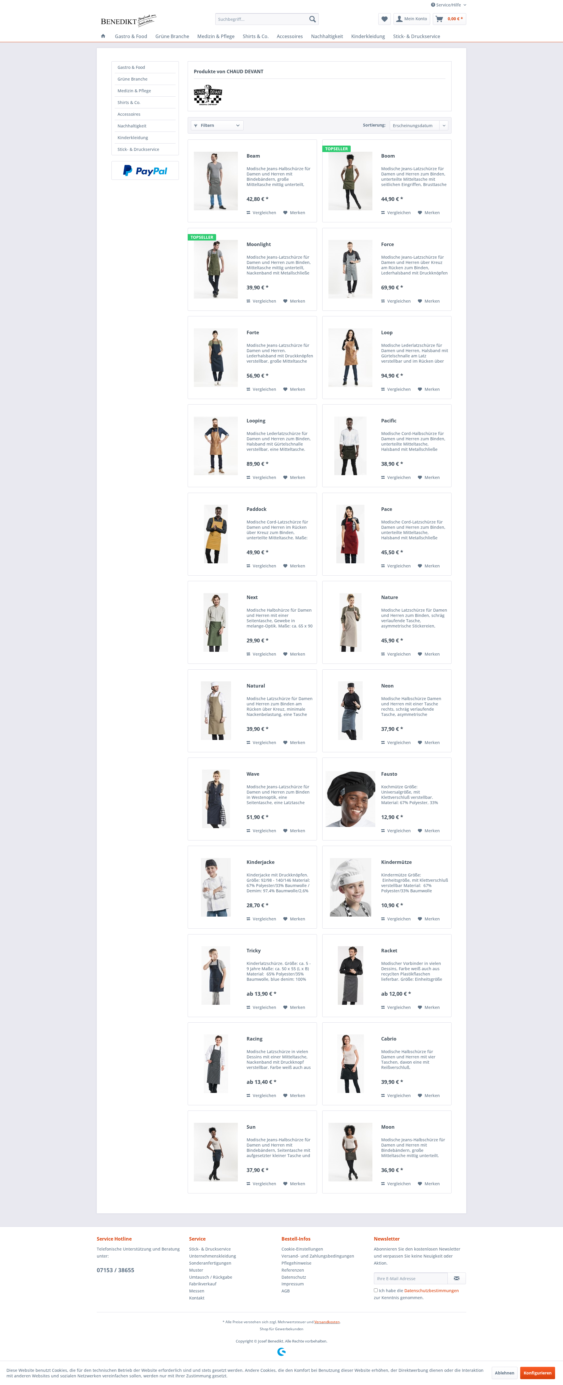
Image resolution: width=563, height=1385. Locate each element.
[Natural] (216, 711)
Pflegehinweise (296, 1263)
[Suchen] (312, 19)
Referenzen (293, 1270)
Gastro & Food (131, 67)
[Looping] (216, 445)
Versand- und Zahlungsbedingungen (318, 1256)
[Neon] (350, 711)
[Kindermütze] (350, 887)
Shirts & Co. (129, 102)
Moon (388, 1127)
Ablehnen (504, 1373)
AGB (286, 1291)
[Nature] (350, 622)
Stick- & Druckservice (138, 149)
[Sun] (216, 1152)
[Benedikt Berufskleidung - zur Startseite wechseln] (128, 20)
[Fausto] (350, 799)
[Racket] (350, 975)
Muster (196, 1270)
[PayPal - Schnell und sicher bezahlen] (145, 170)
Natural (256, 686)
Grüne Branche (132, 79)
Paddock (257, 509)
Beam (253, 156)
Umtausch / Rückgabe (210, 1277)
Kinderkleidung (133, 137)
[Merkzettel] (384, 19)
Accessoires (129, 114)
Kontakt (196, 1298)
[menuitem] (267, 19)
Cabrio (388, 1039)
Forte (253, 333)
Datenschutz (294, 1277)
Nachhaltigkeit (132, 126)
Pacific (388, 421)
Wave (253, 774)
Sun (251, 1127)
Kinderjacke (260, 862)
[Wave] (216, 799)
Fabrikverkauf (202, 1284)
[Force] (350, 269)
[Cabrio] (350, 1063)
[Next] (216, 622)
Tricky (254, 951)
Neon (387, 686)
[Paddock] (216, 534)
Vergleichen (264, 212)
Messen (196, 1291)
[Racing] (216, 1063)
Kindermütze (396, 862)
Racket (389, 951)
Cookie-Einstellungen (302, 1249)
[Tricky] (216, 975)
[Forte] (216, 357)
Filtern (207, 125)
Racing (254, 1039)
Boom (388, 156)
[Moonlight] (216, 269)
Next (252, 597)
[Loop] (350, 357)
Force (387, 244)
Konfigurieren (538, 1373)
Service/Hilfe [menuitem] (448, 5)
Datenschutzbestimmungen (431, 1290)
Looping (256, 421)
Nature (389, 597)
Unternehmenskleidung (212, 1256)
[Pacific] (350, 445)
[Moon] (350, 1152)
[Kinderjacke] (216, 887)
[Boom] (350, 181)
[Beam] (216, 181)
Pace (386, 509)
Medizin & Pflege (134, 90)
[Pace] (350, 534)
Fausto (389, 774)
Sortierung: (374, 125)
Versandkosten (327, 1321)
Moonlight (259, 244)
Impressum (293, 1284)
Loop (387, 333)
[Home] (103, 36)
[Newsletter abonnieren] (456, 1278)
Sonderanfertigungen (210, 1263)
